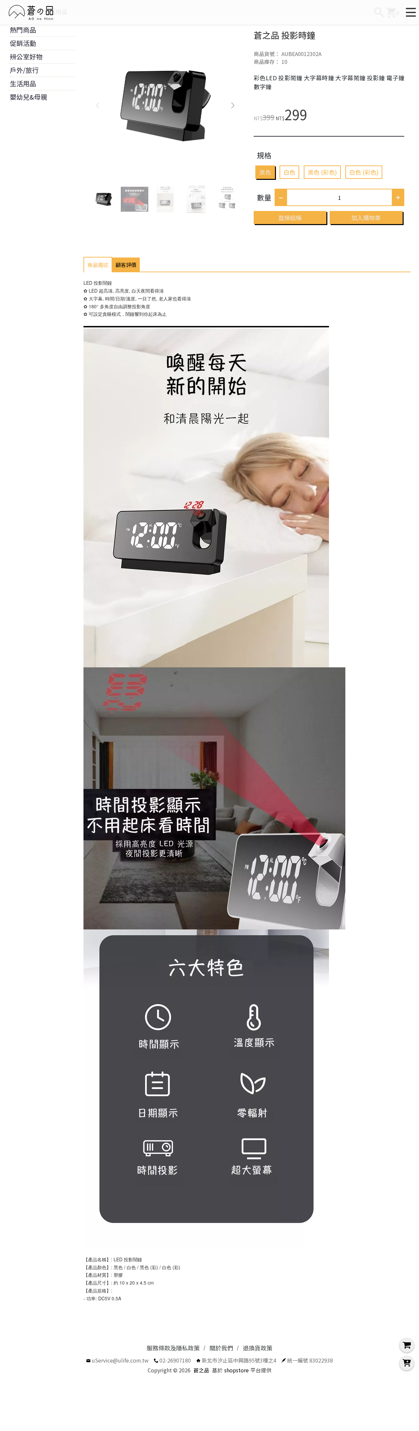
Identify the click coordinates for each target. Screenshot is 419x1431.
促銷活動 (23, 43)
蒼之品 (201, 1370)
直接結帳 (290, 217)
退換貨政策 (257, 1348)
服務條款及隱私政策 (173, 1348)
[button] (232, 105)
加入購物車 (366, 217)
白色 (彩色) (363, 172)
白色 (289, 172)
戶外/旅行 (24, 70)
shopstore (236, 1370)
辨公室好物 (26, 56)
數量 (264, 197)
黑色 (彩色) (322, 172)
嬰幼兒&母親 (28, 97)
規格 (264, 155)
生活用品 (23, 83)
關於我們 (221, 1348)
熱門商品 (23, 29)
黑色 (265, 172)
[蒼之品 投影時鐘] (165, 105)
